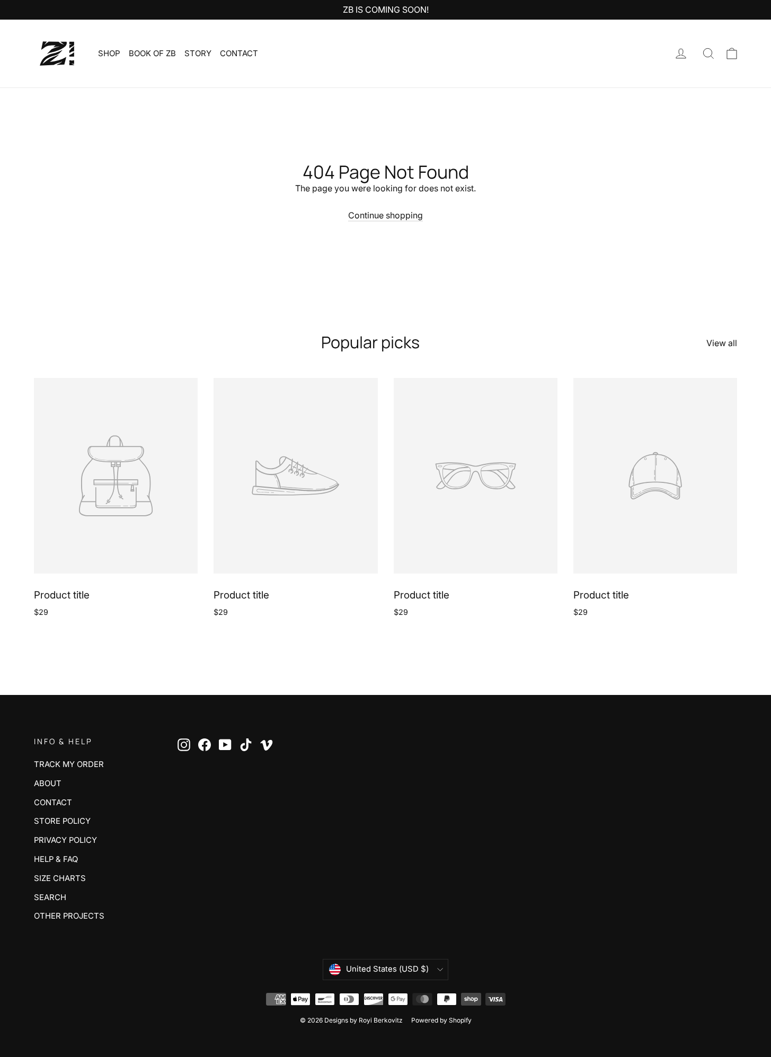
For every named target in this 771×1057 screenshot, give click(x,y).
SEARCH (50, 897)
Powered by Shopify (441, 1020)
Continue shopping (385, 215)
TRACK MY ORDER (69, 764)
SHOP (109, 53)
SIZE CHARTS (60, 878)
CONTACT (239, 53)
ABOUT (47, 783)
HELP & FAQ (56, 859)
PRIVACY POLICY (65, 840)
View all (721, 343)
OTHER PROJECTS (69, 916)
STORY (197, 53)
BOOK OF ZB (152, 53)
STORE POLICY (62, 821)
